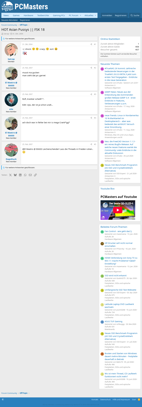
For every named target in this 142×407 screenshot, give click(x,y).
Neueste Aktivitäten (9, 20)
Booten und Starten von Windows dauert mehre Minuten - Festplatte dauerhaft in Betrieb (121, 356)
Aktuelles (89, 15)
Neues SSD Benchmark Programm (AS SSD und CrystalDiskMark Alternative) (121, 167)
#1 (95, 44)
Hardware (28, 15)
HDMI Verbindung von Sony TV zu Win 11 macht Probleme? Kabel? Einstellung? (121, 260)
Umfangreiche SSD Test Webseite (120, 289)
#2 (95, 68)
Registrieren (25, 20)
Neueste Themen (110, 64)
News (6, 15)
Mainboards (110, 329)
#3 (95, 94)
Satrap (6, 33)
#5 (95, 144)
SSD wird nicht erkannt (115, 275)
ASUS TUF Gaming (113, 321)
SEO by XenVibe (48, 405)
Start (134, 399)
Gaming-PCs (59, 15)
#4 (95, 118)
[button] (81, 15)
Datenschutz (105, 399)
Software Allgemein (113, 88)
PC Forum (73, 15)
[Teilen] (91, 44)
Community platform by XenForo (78, 405)
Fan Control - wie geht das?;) (118, 231)
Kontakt (95, 399)
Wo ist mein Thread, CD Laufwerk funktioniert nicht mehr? (121, 375)
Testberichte (43, 15)
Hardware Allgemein (113, 239)
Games (16, 15)
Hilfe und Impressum (121, 399)
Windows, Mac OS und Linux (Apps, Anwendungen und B (119, 136)
